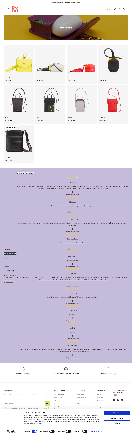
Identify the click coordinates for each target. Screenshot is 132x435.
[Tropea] (50, 60)
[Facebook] (118, 400)
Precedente (20, 173)
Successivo (29, 173)
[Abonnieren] (47, 403)
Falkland (7, 157)
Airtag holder (103, 78)
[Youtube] (122, 400)
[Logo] (15, 9)
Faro (6, 117)
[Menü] (8, 9)
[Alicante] (113, 100)
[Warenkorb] (124, 9)
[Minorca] (82, 100)
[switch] (52, 431)
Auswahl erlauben (117, 418)
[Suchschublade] (115, 9)
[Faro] (19, 100)
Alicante (102, 117)
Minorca (70, 117)
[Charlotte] (19, 60)
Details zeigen (95, 431)
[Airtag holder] (113, 60)
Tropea (39, 78)
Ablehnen (117, 423)
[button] (109, 9)
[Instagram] (114, 400)
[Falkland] (19, 140)
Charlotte (8, 78)
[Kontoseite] (119, 9)
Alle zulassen (117, 413)
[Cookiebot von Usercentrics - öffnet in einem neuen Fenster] (11, 431)
